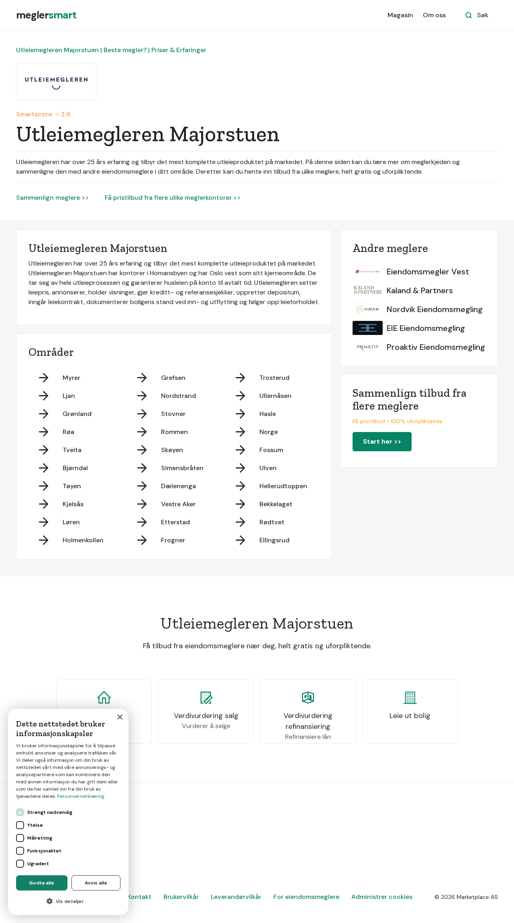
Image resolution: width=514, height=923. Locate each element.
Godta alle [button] (41, 883)
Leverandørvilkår (236, 897)
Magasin (400, 15)
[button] (68, 901)
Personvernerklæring (80, 796)
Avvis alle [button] (96, 883)
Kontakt (139, 897)
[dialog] (68, 812)
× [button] (119, 717)
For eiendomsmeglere (306, 897)
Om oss (434, 15)
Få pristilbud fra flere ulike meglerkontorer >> (173, 197)
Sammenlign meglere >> (52, 197)
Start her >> (382, 441)
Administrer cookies (381, 897)
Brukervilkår (181, 897)
